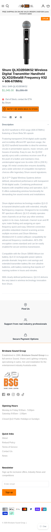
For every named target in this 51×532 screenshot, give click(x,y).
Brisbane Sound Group (16, 523)
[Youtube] (8, 394)
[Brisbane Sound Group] (25, 6)
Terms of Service (10, 447)
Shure (8, 103)
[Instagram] (13, 394)
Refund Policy (8, 442)
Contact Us (7, 451)
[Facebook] (3, 394)
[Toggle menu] (3, 6)
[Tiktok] (22, 394)
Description (8, 124)
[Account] (42, 6)
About (5, 438)
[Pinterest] (18, 394)
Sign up (9, 492)
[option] (25, 41)
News (4, 456)
